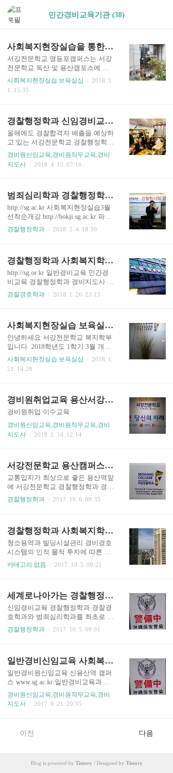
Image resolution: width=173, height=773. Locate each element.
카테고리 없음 (26, 564)
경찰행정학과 (26, 229)
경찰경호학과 (26, 294)
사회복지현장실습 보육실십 (45, 80)
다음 (146, 733)
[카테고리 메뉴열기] (156, 14)
